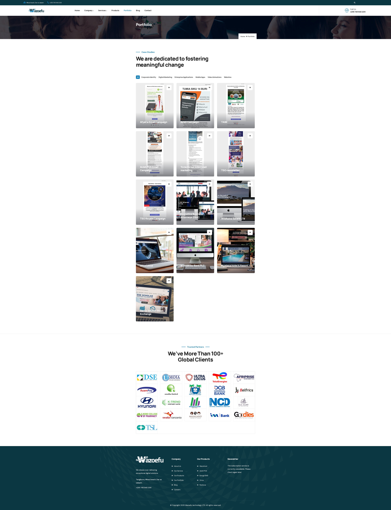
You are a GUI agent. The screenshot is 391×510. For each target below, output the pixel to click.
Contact (147, 10)
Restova (203, 485)
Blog (138, 10)
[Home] (36, 10)
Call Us (353, 9)
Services (102, 10)
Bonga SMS (204, 475)
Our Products (179, 475)
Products (115, 10)
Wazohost (203, 466)
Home (77, 10)
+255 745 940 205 (357, 12)
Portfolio (127, 10)
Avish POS (203, 471)
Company (88, 10)
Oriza (202, 480)
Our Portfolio (179, 480)
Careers (177, 489)
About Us (177, 466)
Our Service (178, 471)
